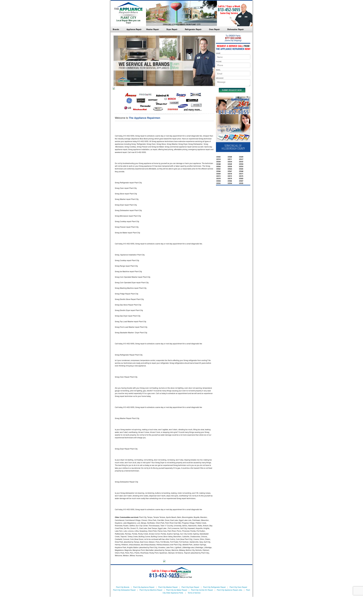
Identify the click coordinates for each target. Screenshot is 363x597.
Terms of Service (194, 592)
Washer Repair (152, 29)
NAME (218, 53)
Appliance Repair (134, 29)
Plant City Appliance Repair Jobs (229, 590)
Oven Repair (214, 29)
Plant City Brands (122, 587)
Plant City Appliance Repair (143, 587)
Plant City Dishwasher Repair (124, 590)
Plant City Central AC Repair (202, 590)
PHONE (218, 61)
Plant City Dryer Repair (190, 587)
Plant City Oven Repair (238, 587)
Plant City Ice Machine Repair (151, 590)
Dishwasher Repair (235, 29)
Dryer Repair (171, 29)
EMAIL (218, 70)
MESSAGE (219, 78)
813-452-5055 (229, 9)
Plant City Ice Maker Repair (176, 590)
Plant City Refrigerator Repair (214, 587)
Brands (116, 29)
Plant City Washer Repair (168, 587)
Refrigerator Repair (193, 29)
